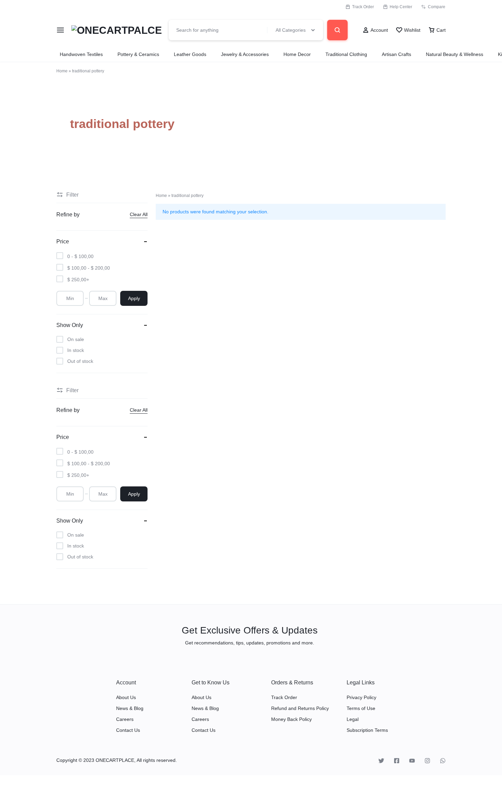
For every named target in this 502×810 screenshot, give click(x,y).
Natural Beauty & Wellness (454, 54)
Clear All (139, 214)
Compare (436, 6)
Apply (134, 298)
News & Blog (129, 708)
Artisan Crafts (396, 54)
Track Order (363, 6)
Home (62, 71)
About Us (126, 697)
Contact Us (128, 730)
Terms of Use (361, 708)
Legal (353, 719)
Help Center (401, 6)
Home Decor (297, 54)
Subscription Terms (367, 730)
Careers (125, 719)
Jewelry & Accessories (245, 54)
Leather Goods (190, 54)
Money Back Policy (291, 719)
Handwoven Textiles (81, 54)
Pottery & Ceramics (138, 54)
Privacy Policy (361, 697)
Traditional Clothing (346, 54)
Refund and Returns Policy (300, 708)
